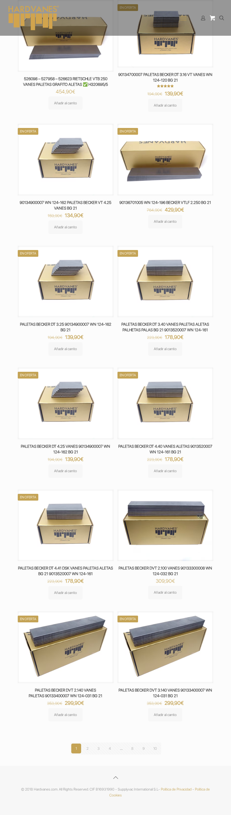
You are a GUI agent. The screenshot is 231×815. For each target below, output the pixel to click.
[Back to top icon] (115, 778)
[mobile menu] (183, 18)
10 (155, 748)
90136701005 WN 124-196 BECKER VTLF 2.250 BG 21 (165, 202)
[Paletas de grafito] (34, 18)
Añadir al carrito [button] (65, 103)
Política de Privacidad (176, 789)
